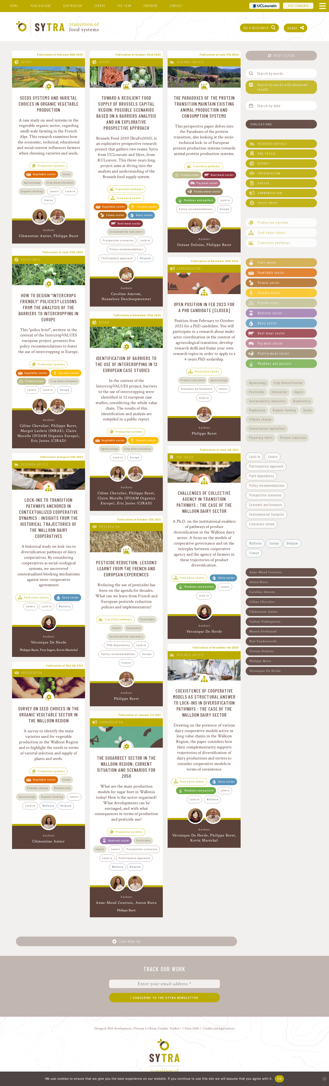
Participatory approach (117, 258)
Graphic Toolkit (168, 1028)
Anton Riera (146, 902)
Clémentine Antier (35, 235)
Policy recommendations (127, 249)
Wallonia (65, 606)
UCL (264, 5)
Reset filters (284, 56)
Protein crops (190, 174)
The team (124, 6)
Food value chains (129, 197)
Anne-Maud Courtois (114, 902)
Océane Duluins (190, 244)
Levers (54, 191)
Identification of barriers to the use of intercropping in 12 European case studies (126, 364)
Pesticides (147, 619)
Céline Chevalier (34, 425)
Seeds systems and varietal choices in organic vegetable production (49, 104)
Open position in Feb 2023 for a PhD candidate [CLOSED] (204, 307)
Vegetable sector (44, 174)
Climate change (37, 788)
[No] (323, 1078)
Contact (176, 6)
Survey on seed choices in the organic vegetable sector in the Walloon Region (48, 714)
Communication (189, 268)
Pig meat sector (207, 183)
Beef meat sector (129, 223)
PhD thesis (185, 457)
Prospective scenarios (118, 240)
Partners (151, 6)
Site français (298, 5)
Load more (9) (130, 942)
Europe (224, 209)
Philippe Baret (66, 235)
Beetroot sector (119, 840)
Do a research (256, 28)
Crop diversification (60, 182)
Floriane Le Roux (144, 1028)
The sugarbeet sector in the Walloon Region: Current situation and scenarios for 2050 (126, 767)
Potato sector (115, 215)
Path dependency (118, 645)
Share (292, 28)
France (48, 200)
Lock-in (70, 191)
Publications (41, 6)
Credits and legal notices (219, 1028)
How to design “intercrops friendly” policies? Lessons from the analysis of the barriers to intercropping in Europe (49, 307)
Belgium (145, 258)
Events (99, 6)
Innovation (134, 628)
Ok (279, 1078)
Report (26, 62)
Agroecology (32, 182)
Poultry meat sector (207, 191)
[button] (281, 124)
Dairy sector (144, 215)
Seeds (66, 174)
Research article (190, 62)
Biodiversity (62, 788)
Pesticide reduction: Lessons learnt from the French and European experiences (126, 568)
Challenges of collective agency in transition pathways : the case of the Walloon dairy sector (204, 502)
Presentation (109, 527)
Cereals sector (147, 206)
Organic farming (32, 191)
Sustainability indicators (126, 231)
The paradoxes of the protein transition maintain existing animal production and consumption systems (204, 107)
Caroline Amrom (126, 293)
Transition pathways (129, 189)
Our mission (72, 6)
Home (14, 6)
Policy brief (31, 260)
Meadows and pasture (198, 200)
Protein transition (193, 380)
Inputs (116, 628)
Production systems (51, 165)
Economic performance (196, 388)
